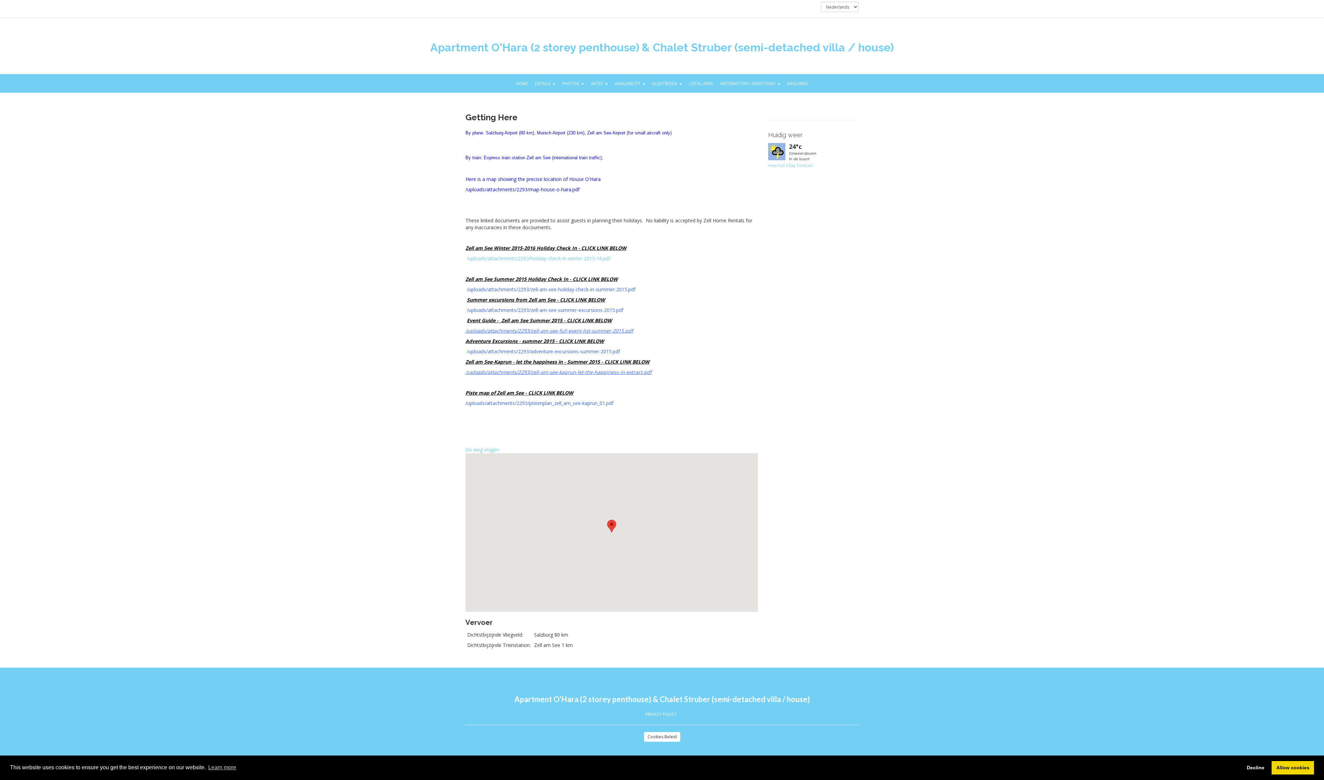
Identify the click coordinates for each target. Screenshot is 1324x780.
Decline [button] (1255, 767)
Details (543, 83)
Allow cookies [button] (1293, 767)
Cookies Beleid (662, 737)
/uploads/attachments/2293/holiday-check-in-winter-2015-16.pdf (538, 258)
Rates (597, 83)
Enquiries (797, 83)
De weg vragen (482, 449)
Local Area (701, 83)
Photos (570, 83)
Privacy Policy (661, 714)
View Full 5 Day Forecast (790, 165)
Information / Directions (747, 83)
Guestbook (664, 83)
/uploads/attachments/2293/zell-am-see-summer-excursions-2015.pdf (545, 310)
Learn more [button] (222, 767)
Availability (627, 83)
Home (522, 83)
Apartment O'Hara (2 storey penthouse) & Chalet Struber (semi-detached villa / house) (662, 47)
